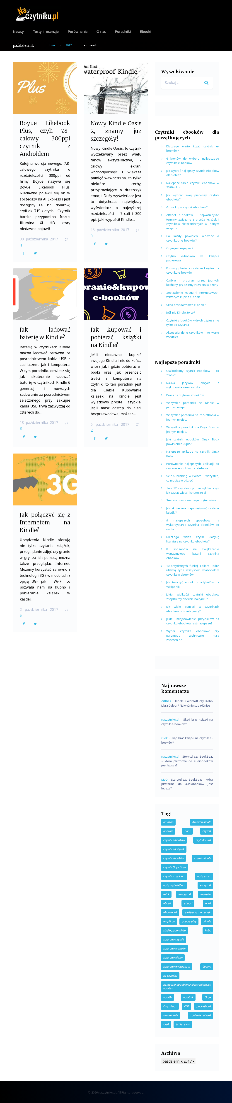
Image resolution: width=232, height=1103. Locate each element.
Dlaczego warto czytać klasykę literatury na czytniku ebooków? (192, 539)
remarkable (170, 1015)
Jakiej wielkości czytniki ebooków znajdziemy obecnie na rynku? (192, 596)
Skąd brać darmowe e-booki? (186, 305)
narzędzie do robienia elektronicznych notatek (187, 986)
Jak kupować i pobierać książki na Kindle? (116, 337)
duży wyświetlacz (174, 885)
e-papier (205, 894)
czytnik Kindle (202, 858)
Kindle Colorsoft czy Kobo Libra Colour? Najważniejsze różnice (187, 703)
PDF (186, 1006)
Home (52, 45)
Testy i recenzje (46, 31)
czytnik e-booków (174, 840)
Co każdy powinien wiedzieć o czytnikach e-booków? (192, 238)
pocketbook (203, 1006)
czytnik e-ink (203, 840)
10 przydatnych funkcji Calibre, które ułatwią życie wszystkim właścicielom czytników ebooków (192, 570)
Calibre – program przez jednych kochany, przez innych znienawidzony (192, 282)
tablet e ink (183, 1024)
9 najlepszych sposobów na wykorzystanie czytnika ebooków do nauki (192, 524)
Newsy (18, 31)
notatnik (188, 997)
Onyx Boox (169, 1006)
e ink (208, 903)
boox (187, 831)
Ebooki (145, 31)
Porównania (77, 31)
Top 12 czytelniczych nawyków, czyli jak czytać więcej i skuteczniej (192, 490)
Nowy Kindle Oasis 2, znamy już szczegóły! (116, 131)
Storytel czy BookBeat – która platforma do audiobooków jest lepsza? (187, 760)
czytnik (206, 831)
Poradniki (123, 31)
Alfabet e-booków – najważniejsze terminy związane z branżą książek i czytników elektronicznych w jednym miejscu (192, 221)
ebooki (188, 903)
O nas (101, 31)
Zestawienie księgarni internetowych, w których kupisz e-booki (192, 295)
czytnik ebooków (173, 858)
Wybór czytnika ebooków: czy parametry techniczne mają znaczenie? (192, 635)
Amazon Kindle (201, 822)
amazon (168, 822)
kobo (208, 930)
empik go (169, 921)
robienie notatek (200, 1015)
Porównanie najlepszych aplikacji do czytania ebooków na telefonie (192, 466)
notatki (167, 997)
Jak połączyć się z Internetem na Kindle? (45, 522)
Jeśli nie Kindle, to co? (180, 312)
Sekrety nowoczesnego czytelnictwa (191, 500)
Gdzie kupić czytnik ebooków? (187, 207)
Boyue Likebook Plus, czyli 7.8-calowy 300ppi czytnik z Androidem (45, 138)
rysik (166, 1024)
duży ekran (204, 876)
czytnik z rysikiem (174, 876)
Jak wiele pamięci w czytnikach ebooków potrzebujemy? (192, 609)
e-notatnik (184, 894)
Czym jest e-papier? (179, 248)
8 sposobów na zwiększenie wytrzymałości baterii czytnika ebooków (192, 553)
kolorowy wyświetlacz (176, 966)
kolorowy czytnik (173, 939)
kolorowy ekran (172, 957)
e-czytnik (205, 885)
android (168, 831)
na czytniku (170, 975)
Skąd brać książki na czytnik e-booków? (187, 721)
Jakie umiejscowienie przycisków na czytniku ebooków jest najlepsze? (192, 621)
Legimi (207, 966)
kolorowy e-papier (174, 948)
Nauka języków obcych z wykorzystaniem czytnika (192, 385)
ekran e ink (170, 912)
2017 (68, 45)
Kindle (207, 921)
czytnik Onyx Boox (174, 867)
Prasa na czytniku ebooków (185, 395)
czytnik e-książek (173, 849)
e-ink (166, 894)
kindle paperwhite (174, 930)
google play (189, 921)
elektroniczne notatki (198, 912)
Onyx (208, 997)
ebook (167, 903)
